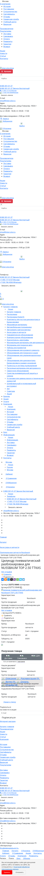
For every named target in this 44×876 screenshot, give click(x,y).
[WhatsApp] (17, 579)
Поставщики (8, 9)
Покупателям (5, 765)
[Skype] (20, 579)
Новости (3, 734)
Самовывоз (8, 36)
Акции (2, 731)
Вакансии (7, 24)
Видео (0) (10, 681)
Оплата (6, 39)
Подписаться (8, 717)
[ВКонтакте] (2, 579)
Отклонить (19, 872)
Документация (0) (29, 678)
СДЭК (37, 656)
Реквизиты (7, 41)
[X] (11, 579)
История (7, 6)
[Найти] (2, 83)
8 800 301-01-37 (6, 86)
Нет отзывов (6, 572)
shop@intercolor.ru (7, 101)
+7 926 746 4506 (10, 92)
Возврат (6, 46)
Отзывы (6, 16)
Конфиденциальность (9, 848)
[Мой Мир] (8, 579)
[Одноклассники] (5, 579)
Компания (4, 739)
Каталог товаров (7, 726)
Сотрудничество (10, 11)
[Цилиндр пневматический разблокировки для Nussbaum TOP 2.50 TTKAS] (22, 591)
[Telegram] (23, 579)
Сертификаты (9, 14)
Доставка (7, 34)
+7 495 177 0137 (9, 91)
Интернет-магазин (8, 721)
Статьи (3, 737)
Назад (10, 309)
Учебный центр (9, 22)
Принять (7, 872)
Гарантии (7, 44)
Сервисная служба (11, 19)
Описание (10, 678)
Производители (6, 729)
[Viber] (14, 579)
